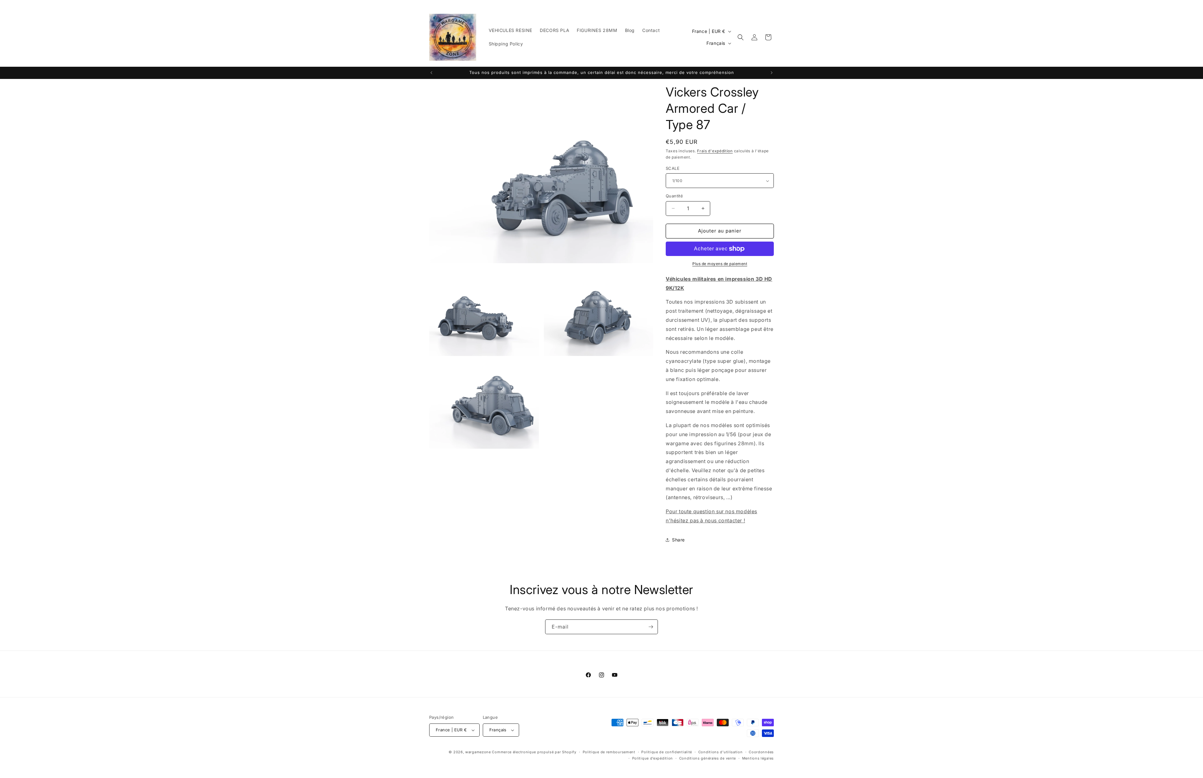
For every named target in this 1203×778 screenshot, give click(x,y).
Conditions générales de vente (707, 758)
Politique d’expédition (652, 758)
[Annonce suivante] (772, 73)
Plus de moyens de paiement (719, 263)
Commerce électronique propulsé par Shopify (534, 752)
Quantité (674, 195)
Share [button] (678, 539)
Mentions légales (758, 758)
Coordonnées (761, 752)
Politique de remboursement (609, 752)
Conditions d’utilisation (720, 752)
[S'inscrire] (651, 626)
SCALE (673, 168)
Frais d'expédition (715, 151)
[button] (740, 37)
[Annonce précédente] (431, 73)
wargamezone (478, 752)
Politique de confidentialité (666, 752)
